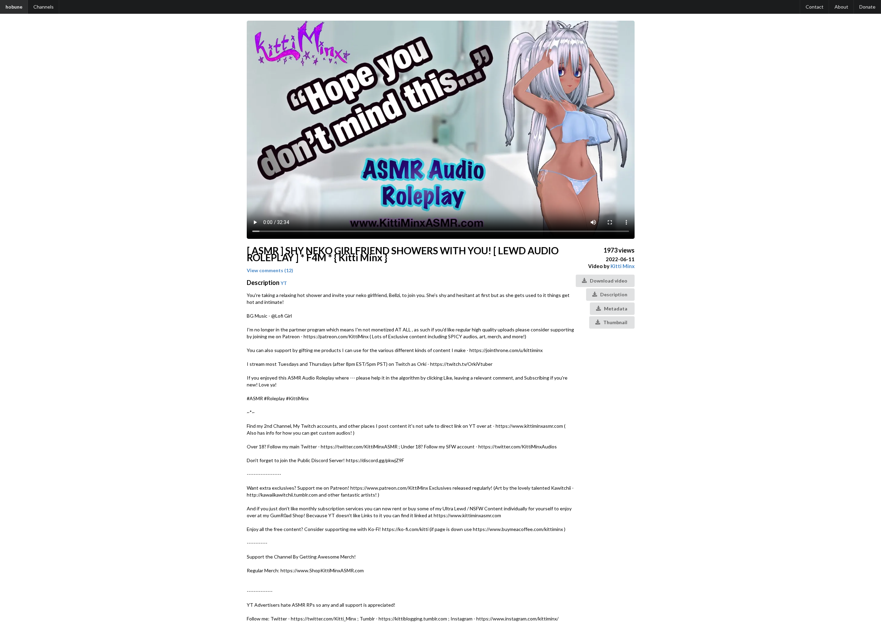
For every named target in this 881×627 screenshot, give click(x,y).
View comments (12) (270, 270)
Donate (867, 7)
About (841, 7)
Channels (43, 7)
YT (283, 283)
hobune (14, 7)
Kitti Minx (623, 266)
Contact (815, 7)
